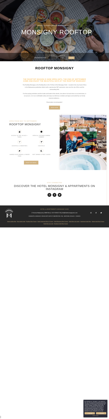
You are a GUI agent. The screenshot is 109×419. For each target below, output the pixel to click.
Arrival (52, 55)
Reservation (40, 58)
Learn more (95, 415)
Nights (62, 55)
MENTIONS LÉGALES (69, 216)
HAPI (50, 216)
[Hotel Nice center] (60, 195)
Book (71, 57)
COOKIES (78, 216)
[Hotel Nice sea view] (49, 195)
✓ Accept (89, 413)
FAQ (62, 216)
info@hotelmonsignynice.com (69, 212)
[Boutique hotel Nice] (54, 195)
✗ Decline (101, 413)
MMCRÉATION (56, 216)
